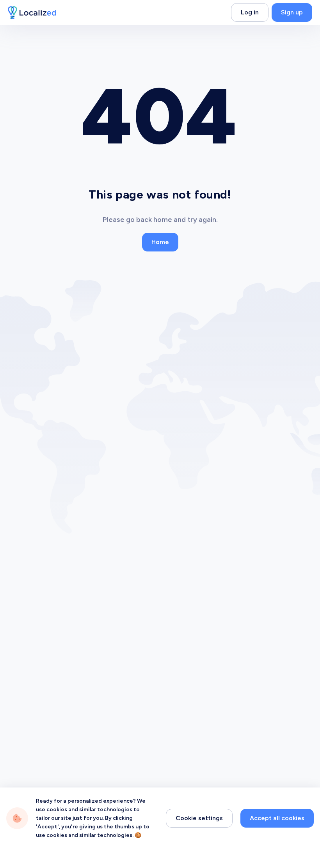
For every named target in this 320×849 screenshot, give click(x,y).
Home (160, 242)
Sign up (292, 12)
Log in (250, 12)
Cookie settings (199, 818)
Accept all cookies (277, 818)
